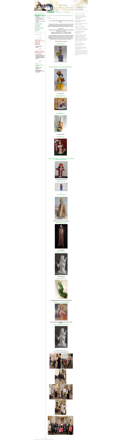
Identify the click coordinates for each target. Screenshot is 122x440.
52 (84, 53)
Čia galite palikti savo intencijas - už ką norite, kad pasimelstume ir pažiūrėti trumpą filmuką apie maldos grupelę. (40, 56)
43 (75, 53)
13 (84, 50)
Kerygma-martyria (39, 28)
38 (83, 52)
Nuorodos (39, 34)
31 (76, 52)
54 (85, 53)
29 (86, 51)
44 (76, 53)
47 (79, 53)
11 (82, 50)
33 (78, 52)
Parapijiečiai (38, 26)
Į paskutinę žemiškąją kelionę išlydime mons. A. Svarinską (81, 24)
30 (75, 52)
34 (79, 52)
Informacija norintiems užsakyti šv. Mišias (40, 22)
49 (81, 53)
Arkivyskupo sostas (39, 14)
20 (78, 51)
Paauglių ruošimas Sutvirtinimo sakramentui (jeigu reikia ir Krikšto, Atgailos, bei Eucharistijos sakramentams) (81, 17)
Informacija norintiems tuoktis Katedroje (40, 20)
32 (77, 52)
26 (84, 51)
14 (85, 50)
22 (80, 51)
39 (84, 52)
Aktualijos (37, 15)
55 (86, 53)
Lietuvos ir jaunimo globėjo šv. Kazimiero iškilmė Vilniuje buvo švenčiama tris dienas (80, 44)
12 (83, 50)
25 (83, 51)
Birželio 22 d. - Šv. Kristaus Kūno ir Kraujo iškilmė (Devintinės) (80, 27)
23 (81, 51)
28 (85, 51)
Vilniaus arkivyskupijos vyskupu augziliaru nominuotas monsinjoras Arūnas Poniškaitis (81, 48)
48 (80, 53)
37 (82, 52)
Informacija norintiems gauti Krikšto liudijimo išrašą (40, 18)
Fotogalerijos (38, 16)
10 (81, 50)
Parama (40, 33)
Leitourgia (37, 29)
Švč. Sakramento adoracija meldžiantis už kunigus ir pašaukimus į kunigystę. (81, 29)
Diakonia (37, 30)
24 (82, 51)
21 (79, 51)
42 (86, 52)
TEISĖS (35, 439)
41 (85, 52)
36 (81, 52)
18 (76, 51)
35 (80, 52)
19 (77, 51)
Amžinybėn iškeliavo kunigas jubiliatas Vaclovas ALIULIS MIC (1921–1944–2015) (80, 21)
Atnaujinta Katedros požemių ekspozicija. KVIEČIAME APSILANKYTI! (80, 32)
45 (77, 53)
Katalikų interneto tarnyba (49, 439)
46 (78, 53)
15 (86, 50)
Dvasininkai (37, 25)
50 (82, 53)
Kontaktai (37, 33)
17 (75, 51)
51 (83, 53)
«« (75, 50)
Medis (36, 34)
